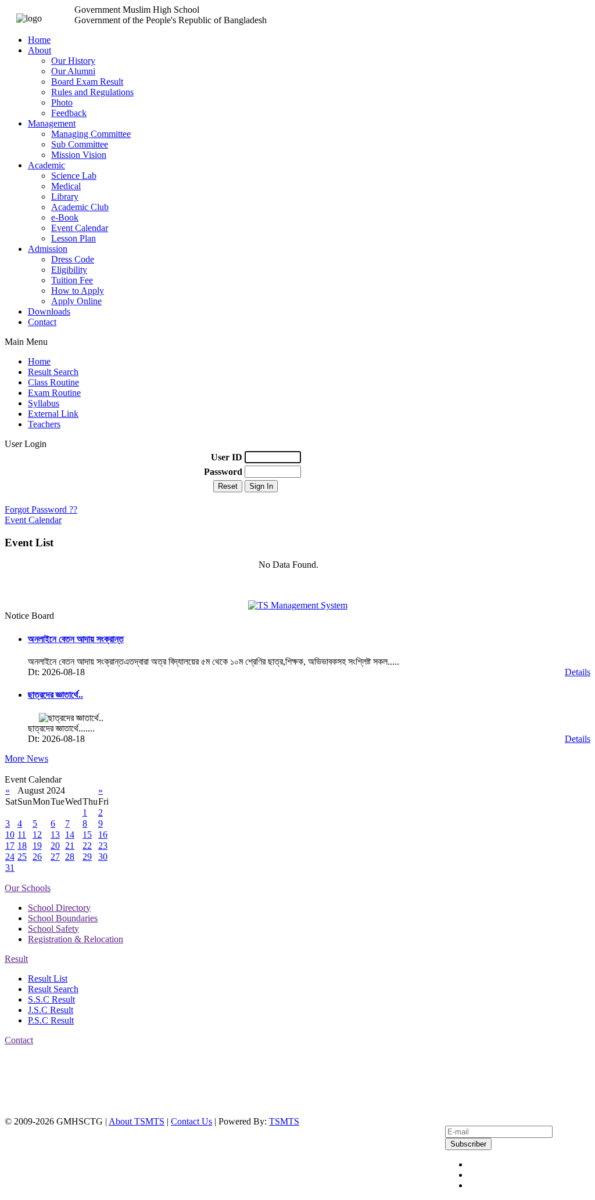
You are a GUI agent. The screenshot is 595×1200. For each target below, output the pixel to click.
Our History (73, 61)
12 (37, 834)
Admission (47, 249)
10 (10, 834)
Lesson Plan (73, 238)
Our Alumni (73, 71)
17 (10, 846)
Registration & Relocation (75, 939)
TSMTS (284, 1121)
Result (16, 959)
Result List (47, 978)
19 (37, 846)
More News (26, 758)
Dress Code (72, 259)
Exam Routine (54, 393)
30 (102, 857)
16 (102, 834)
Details (577, 672)
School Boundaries (63, 918)
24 (10, 857)
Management (52, 123)
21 (69, 846)
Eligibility (69, 270)
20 (55, 846)
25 (22, 857)
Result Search (53, 372)
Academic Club (80, 207)
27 (55, 857)
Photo (62, 102)
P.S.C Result (51, 1020)
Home (39, 40)
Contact (42, 322)
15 (87, 834)
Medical (66, 186)
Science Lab (73, 176)
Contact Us (191, 1121)
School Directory (59, 908)
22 (87, 846)
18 (22, 846)
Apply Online (76, 301)
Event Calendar (79, 228)
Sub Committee (79, 144)
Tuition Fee (72, 280)
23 (102, 846)
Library (64, 196)
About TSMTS (136, 1121)
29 (87, 857)
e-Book (64, 217)
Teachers (44, 424)
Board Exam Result (87, 82)
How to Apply (77, 291)
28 (69, 857)
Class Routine (53, 382)
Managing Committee (91, 134)
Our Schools (28, 888)
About (39, 50)
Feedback (69, 113)
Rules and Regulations (92, 92)
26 (37, 857)
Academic (46, 165)
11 (21, 834)
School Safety (53, 929)
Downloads (49, 311)
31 (10, 868)
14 (69, 834)
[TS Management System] (297, 605)
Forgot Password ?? (41, 509)
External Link (53, 414)
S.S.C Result (51, 999)
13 (55, 834)
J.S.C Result (50, 1010)
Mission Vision (78, 155)
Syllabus (43, 403)
